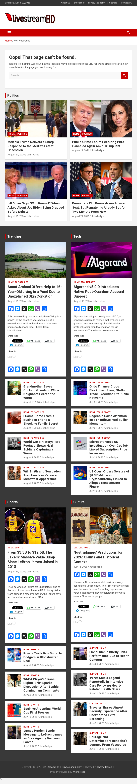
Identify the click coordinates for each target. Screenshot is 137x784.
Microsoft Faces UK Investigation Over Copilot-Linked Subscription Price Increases (108, 447)
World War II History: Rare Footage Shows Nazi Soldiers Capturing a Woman (41, 447)
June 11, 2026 (96, 749)
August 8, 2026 (31, 457)
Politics (13, 95)
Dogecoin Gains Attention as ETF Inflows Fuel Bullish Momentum (108, 419)
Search (124, 75)
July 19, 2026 (96, 491)
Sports (12, 502)
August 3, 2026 (31, 665)
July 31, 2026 (96, 402)
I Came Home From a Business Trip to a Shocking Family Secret (40, 419)
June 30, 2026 (96, 664)
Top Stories (21, 282)
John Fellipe (33, 154)
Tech (77, 236)
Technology (88, 282)
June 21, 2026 (96, 693)
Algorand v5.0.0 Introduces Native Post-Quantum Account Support (99, 291)
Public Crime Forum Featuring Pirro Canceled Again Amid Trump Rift (98, 144)
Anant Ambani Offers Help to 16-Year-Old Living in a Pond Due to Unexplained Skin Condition (35, 291)
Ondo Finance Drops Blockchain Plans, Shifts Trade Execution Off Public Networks (109, 392)
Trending (14, 236)
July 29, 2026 (96, 457)
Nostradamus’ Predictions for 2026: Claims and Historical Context (98, 557)
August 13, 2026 (32, 402)
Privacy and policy (96, 2)
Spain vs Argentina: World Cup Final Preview (42, 710)
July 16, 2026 (80, 566)
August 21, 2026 (16, 154)
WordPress (79, 771)
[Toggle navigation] (9, 32)
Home (12, 134)
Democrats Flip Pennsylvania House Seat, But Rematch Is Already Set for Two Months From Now (99, 207)
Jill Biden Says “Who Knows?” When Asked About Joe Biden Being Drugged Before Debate (36, 207)
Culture (79, 502)
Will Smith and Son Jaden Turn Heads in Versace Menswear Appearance (42, 475)
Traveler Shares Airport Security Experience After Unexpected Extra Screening (108, 713)
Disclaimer (79, 2)
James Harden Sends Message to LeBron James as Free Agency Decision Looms (42, 736)
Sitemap (113, 2)
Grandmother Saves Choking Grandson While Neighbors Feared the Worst (41, 392)
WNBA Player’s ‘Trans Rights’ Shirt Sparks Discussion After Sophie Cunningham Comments (41, 684)
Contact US (126, 2)
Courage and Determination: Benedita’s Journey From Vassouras (108, 741)
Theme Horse (104, 767)
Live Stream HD (50, 767)
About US (65, 2)
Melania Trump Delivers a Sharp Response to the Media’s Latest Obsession (31, 146)
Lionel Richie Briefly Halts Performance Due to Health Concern (109, 656)
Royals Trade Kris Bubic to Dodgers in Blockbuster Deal (42, 657)
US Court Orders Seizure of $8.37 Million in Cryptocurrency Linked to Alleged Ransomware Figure (109, 478)
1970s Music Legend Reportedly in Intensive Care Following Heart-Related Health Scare (106, 683)
